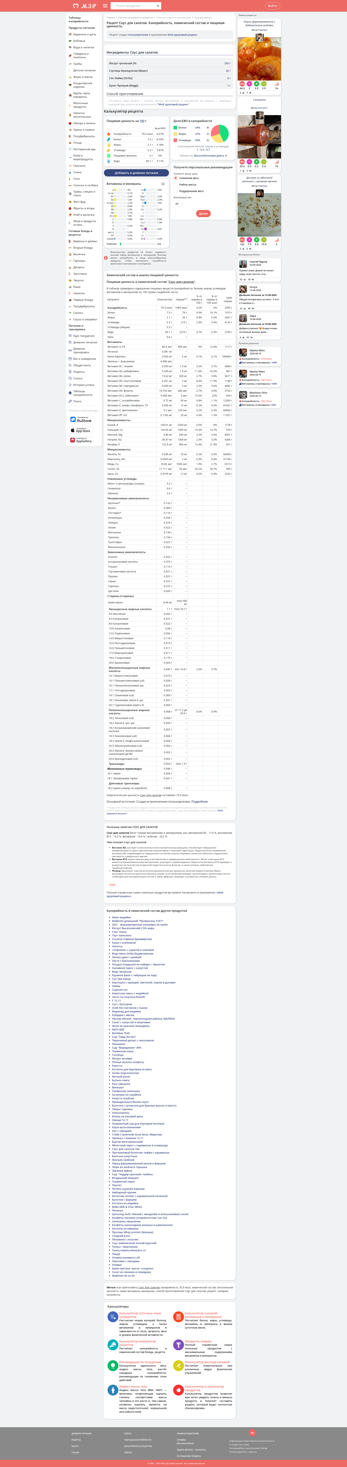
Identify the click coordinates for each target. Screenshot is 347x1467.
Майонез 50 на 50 (123, 1275)
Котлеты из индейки (125, 1203)
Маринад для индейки (126, 1011)
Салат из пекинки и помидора (131, 1272)
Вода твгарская (122, 971)
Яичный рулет (121, 1076)
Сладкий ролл (121, 1236)
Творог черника (122, 1109)
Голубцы (117, 1055)
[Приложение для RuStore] (84, 419)
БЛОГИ (75, 1446)
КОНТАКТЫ (200, 1449)
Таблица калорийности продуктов (135, 17)
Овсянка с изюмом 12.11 (127, 1138)
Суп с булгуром (122, 1004)
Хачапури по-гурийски (126, 1094)
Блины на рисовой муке (127, 1116)
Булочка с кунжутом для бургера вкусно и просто (144, 1105)
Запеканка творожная (126, 1221)
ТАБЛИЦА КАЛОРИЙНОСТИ (137, 1439)
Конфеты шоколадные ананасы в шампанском (142, 1225)
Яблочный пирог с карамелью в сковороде (140, 1145)
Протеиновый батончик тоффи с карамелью (140, 1152)
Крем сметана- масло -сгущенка (132, 1268)
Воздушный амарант (125, 1178)
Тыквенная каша (122, 1051)
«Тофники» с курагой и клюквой (133, 950)
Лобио (116, 986)
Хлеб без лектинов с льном (129, 1007)
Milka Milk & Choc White (127, 1207)
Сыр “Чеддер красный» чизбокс (132, 1174)
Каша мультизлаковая (126, 1127)
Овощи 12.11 (120, 1120)
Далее (203, 214)
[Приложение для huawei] (84, 440)
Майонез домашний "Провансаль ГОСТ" (138, 921)
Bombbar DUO (121, 1033)
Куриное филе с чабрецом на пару (134, 975)
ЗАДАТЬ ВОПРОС (185, 1449)
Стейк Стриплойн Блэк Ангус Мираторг (137, 1134)
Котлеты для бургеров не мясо (132, 1069)
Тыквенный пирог (123, 1181)
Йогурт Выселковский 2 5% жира (133, 928)
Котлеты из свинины (125, 1228)
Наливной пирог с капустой (130, 968)
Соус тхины (119, 931)
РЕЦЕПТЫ (76, 1439)
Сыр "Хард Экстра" (124, 1036)
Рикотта (117, 1065)
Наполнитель (120, 1112)
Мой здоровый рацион (182, 34)
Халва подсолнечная (125, 1073)
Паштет (117, 1185)
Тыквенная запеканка (126, 1091)
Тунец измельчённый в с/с (129, 1250)
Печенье (117, 1210)
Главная (111, 17)
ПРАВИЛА (196, 1456)
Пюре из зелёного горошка (129, 1167)
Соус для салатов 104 (125, 1149)
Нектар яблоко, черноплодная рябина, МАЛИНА (143, 1018)
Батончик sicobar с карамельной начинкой (140, 1196)
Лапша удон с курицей (126, 957)
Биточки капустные (124, 1156)
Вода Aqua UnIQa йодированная (132, 953)
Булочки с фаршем (124, 1199)
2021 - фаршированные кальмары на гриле (140, 924)
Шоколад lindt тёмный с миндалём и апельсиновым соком (150, 1214)
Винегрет (118, 1087)
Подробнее (199, 802)
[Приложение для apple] (84, 430)
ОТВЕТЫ (128, 1452)
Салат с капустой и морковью (131, 1022)
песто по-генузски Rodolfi (128, 997)
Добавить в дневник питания (136, 173)
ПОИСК (127, 1433)
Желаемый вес (183, 197)
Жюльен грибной (123, 1160)
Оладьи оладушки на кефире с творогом (138, 964)
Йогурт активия (122, 1058)
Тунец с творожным (125, 1246)
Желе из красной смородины (131, 1026)
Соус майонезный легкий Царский (134, 1243)
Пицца (116, 1254)
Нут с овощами (122, 1131)
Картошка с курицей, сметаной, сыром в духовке (143, 982)
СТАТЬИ (75, 1452)
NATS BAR (118, 1029)
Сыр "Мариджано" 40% (126, 1047)
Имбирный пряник (124, 1192)
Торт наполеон (121, 935)
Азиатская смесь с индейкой (130, 993)
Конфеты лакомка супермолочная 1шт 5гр (139, 1217)
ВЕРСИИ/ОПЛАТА (185, 1443)
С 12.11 (116, 1000)
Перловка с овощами (125, 1261)
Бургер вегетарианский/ (127, 1141)
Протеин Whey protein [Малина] (132, 1232)
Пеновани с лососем (125, 1239)
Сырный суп (120, 989)
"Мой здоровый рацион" (173, 104)
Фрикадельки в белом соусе (130, 1102)
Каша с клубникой (124, 942)
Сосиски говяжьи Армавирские (132, 939)
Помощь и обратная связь (83, 410)
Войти (272, 6)
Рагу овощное (121, 1084)
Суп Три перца (121, 979)
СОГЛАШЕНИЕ (184, 1456)
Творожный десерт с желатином (133, 1040)
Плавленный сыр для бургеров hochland (138, 1123)
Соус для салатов (202, 17)
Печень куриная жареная (128, 1188)
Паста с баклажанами (126, 960)
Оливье (117, 1264)
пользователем (138, 34)
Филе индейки (121, 917)
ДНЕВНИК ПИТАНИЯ (81, 1433)
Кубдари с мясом (123, 1015)
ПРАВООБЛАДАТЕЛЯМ (188, 1433)
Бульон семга (120, 1080)
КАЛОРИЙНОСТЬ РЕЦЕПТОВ (138, 1446)
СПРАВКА (181, 1439)
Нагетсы (117, 946)
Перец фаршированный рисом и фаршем (139, 1163)
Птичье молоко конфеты (128, 1062)
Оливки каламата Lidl (126, 1257)
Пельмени (118, 1044)
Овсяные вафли (122, 1170)
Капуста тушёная (123, 1098)
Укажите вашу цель (186, 173)
